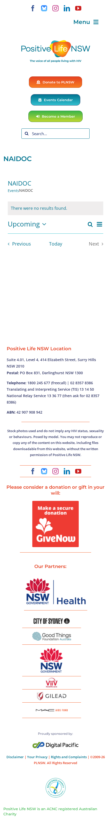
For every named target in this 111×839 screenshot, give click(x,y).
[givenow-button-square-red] (55, 503)
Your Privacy (37, 757)
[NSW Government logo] (52, 648)
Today (55, 244)
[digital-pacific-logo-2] (55, 744)
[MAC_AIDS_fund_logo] (52, 707)
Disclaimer (15, 757)
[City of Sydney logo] (52, 620)
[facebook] (33, 8)
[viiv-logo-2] (51, 680)
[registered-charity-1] (55, 779)
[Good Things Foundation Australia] (51, 634)
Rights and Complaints (69, 757)
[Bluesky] (44, 8)
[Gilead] (51, 693)
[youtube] (78, 8)
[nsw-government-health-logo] (55, 578)
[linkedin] (67, 8)
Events (13, 190)
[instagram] (55, 8)
